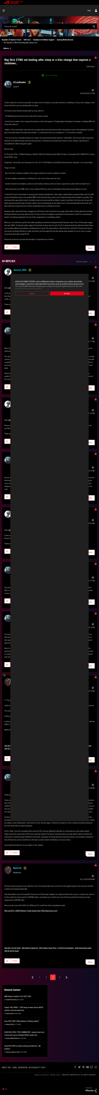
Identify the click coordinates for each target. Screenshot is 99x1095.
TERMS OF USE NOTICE (41, 1075)
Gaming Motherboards (65, 40)
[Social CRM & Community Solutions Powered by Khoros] (91, 1090)
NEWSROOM (23, 1067)
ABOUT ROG (6, 1067)
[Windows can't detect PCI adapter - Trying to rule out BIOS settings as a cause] (95, 261)
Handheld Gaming (11, 1000)
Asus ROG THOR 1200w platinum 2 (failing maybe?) (21, 1021)
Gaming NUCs (10, 1013)
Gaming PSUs (10, 1024)
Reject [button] (32, 293)
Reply (90, 248)
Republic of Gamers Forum (11, 40)
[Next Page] (66, 977)
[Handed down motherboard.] (91, 261)
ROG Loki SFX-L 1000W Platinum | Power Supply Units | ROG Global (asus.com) (30, 911)
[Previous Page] (32, 977)
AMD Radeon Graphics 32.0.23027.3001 (17, 996)
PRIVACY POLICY (55, 1075)
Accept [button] (67, 293)
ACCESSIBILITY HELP (37, 1067)
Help (89, 10)
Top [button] (6, 1089)
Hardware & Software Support (43, 40)
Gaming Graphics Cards (13, 1052)
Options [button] (6, 48)
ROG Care (27, 40)
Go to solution (51, 75)
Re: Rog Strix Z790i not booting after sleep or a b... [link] (21, 43)
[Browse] (5, 10)
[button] (7, 247)
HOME (14, 1067)
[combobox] (49, 26)
